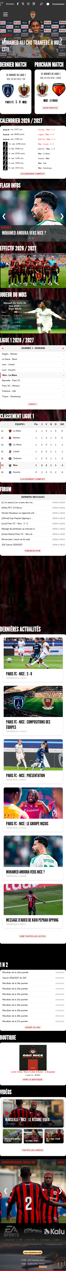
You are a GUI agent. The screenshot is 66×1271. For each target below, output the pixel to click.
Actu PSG (31, 1240)
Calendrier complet (33, 174)
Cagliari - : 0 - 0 (46, 134)
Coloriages (45, 1240)
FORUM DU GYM (32, 551)
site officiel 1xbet (54, 1244)
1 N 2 (1, 4)
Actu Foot (9, 1240)
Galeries (61, 1162)
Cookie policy (33, 1264)
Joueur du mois (13, 294)
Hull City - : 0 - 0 (46, 139)
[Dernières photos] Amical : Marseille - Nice (18, 1162)
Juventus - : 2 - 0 (46, 130)
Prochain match (49, 64)
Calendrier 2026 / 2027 (21, 120)
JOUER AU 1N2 (32, 1027)
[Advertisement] (33, 592)
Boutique (10, 4)
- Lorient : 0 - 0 (46, 144)
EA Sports (12, 1231)
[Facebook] (18, 4)
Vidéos (6, 1092)
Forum (5, 489)
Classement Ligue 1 (17, 416)
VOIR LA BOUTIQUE (32, 1079)
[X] (22, 4)
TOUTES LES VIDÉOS (32, 1150)
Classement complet (32, 479)
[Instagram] (28, 4)
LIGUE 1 (33, 404)
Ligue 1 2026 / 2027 (17, 340)
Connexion (58, 4)
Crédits (23, 1264)
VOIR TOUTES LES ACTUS (33, 936)
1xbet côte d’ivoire (11, 1244)
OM (20, 1240)
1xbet (56, 1240)
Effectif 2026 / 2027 (18, 248)
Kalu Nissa (54, 1231)
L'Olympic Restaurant (33, 1231)
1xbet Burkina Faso (33, 1244)
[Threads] (33, 4)
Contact (42, 1264)
